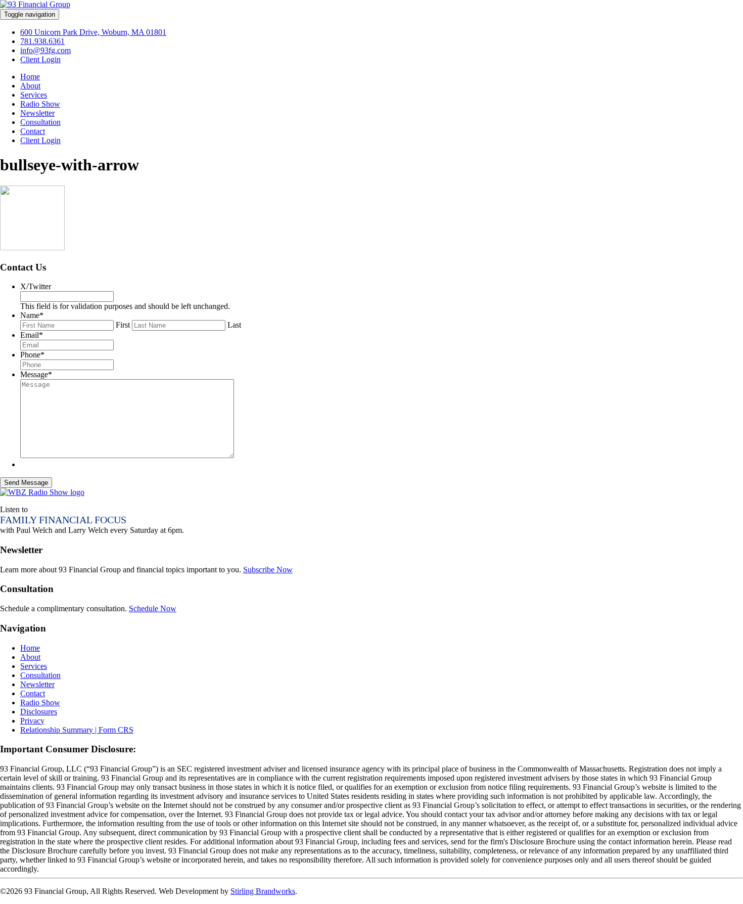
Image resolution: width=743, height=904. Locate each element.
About (30, 85)
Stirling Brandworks (262, 891)
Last (234, 325)
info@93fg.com (45, 50)
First (123, 325)
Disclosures (38, 711)
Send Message (26, 482)
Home (30, 76)
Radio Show (40, 104)
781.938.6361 (42, 41)
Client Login (40, 59)
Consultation (40, 122)
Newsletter (37, 113)
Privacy (32, 720)
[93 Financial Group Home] (35, 4)
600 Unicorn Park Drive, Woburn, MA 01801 (93, 32)
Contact (32, 131)
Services (33, 95)
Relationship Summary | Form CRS (76, 730)
